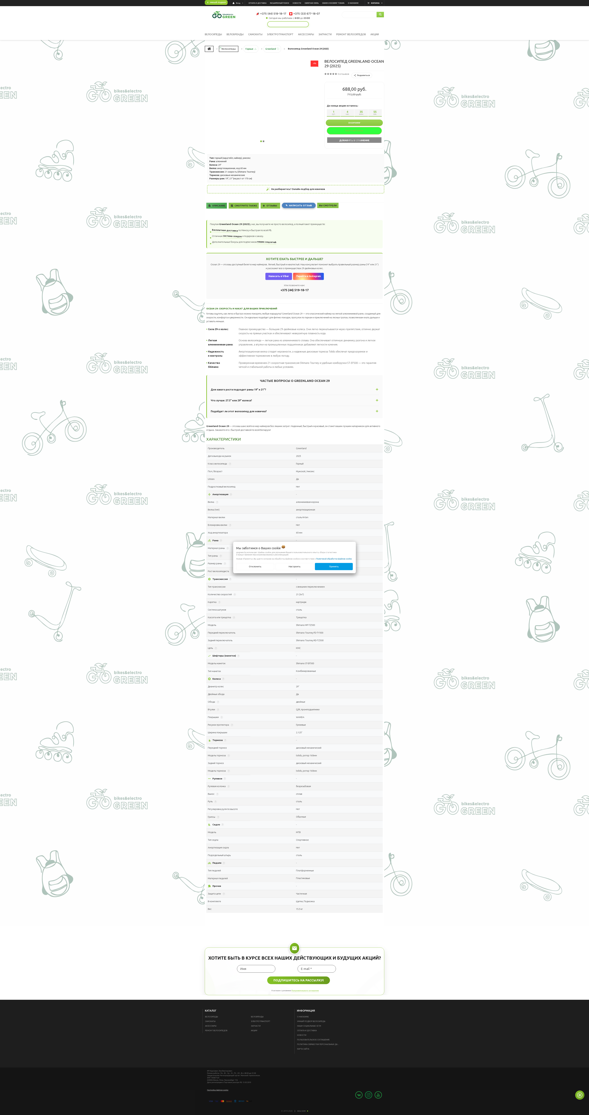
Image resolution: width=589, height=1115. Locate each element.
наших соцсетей (266, 242)
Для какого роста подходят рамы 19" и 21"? (238, 389)
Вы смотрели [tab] (329, 206)
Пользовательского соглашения (305, 991)
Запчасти (256, 1026)
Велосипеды (211, 1017)
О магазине (303, 1017)
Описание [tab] (219, 206)
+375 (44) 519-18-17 (295, 290)
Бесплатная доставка (225, 230)
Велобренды (257, 1017)
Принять (334, 566)
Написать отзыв (302, 206)
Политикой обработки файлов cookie (334, 559)
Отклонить (255, 566)
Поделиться (363, 77)
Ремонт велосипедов (216, 1031)
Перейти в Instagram (308, 276)
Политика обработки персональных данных (319, 1045)
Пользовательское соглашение (313, 1040)
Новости (301, 1036)
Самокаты (210, 1022)
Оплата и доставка (307, 1031)
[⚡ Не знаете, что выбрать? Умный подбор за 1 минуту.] (288, 24)
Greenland (269, 49)
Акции (254, 1031)
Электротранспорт (260, 1022)
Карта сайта (303, 1049)
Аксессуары (210, 1026)
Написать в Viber (278, 276)
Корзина (375, 3)
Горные (248, 49)
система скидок (232, 236)
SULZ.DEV (301, 1111)
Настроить (294, 566)
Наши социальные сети (309, 1026)
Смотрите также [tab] (246, 206)
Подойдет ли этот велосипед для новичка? (239, 411)
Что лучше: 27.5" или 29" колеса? (231, 400)
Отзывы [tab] (272, 206)
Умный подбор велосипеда (311, 1022)
